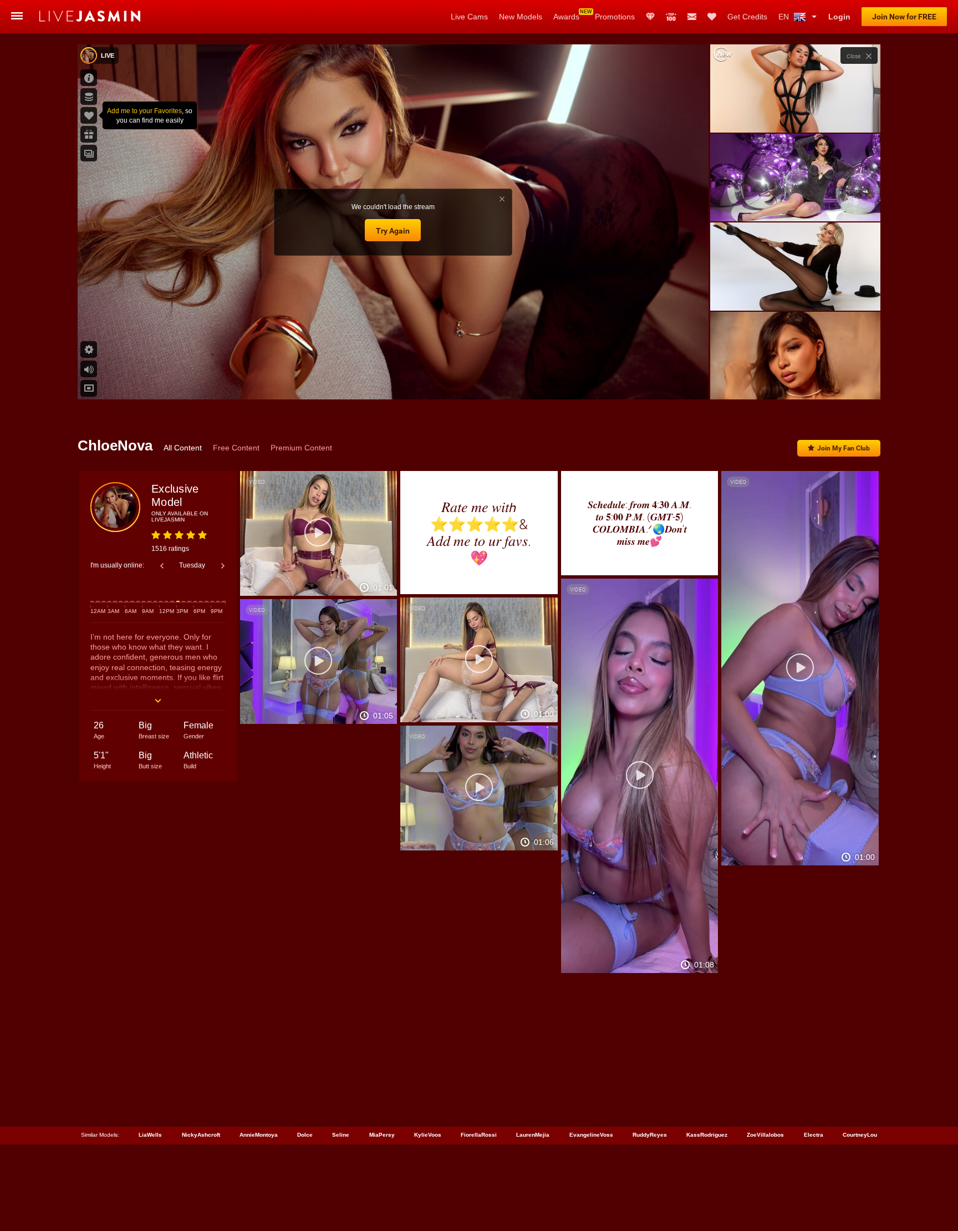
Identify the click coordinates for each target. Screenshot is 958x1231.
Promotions (615, 16)
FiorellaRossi (479, 1135)
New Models (520, 16)
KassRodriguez (706, 1135)
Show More (795, 380)
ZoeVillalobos (765, 1135)
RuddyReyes (650, 1135)
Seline (340, 1135)
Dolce (305, 1135)
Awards (566, 16)
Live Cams (469, 16)
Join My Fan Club (843, 448)
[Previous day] (162, 566)
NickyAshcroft (201, 1135)
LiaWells (150, 1135)
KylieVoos (427, 1135)
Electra (813, 1135)
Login (839, 16)
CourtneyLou (860, 1135)
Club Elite (650, 16)
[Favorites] (711, 16)
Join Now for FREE (904, 16)
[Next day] (223, 566)
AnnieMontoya (259, 1135)
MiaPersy (382, 1135)
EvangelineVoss (591, 1135)
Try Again (393, 230)
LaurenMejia (532, 1135)
